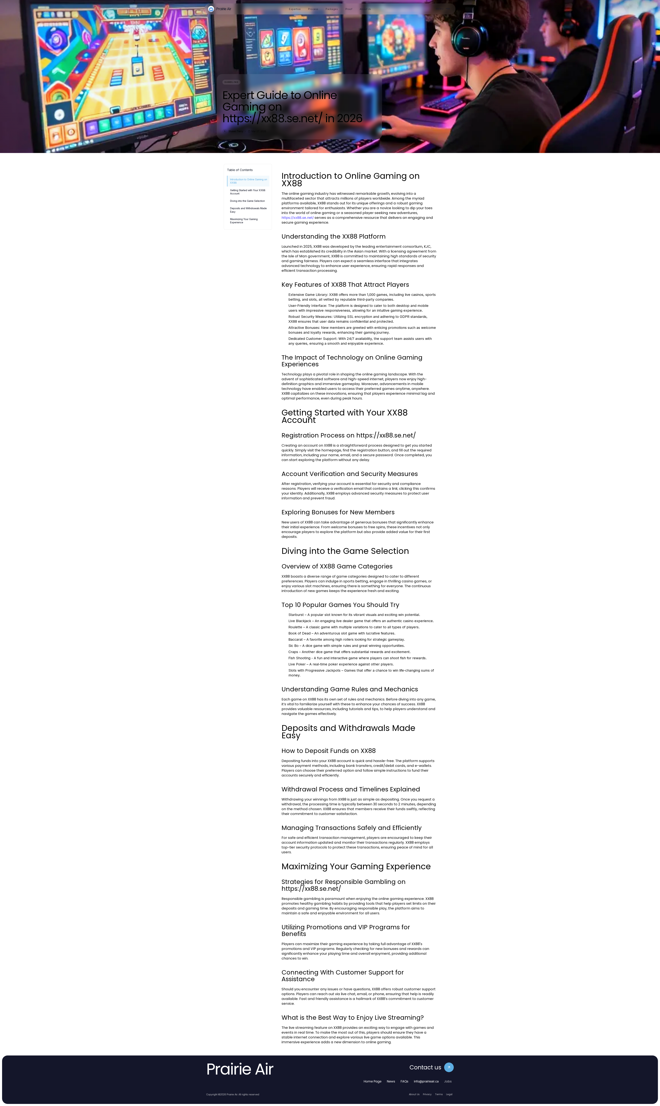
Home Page (372, 1081)
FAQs (404, 1081)
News (391, 1081)
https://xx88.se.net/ (298, 218)
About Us (414, 1094)
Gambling (231, 82)
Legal (449, 1094)
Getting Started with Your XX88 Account (247, 192)
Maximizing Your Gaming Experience (244, 221)
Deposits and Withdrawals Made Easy (248, 210)
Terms (439, 1094)
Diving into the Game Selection (247, 200)
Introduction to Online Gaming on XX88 (248, 181)
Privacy (427, 1094)
